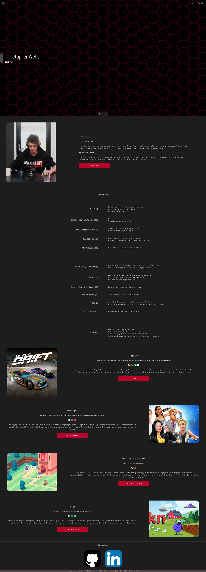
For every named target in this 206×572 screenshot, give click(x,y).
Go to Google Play (72, 435)
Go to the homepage (72, 529)
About (192, 3)
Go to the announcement (134, 483)
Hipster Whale (79, 473)
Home (4, 3)
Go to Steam (134, 378)
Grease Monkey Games (83, 370)
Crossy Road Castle (105, 473)
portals (126, 475)
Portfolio (201, 3)
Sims (122, 425)
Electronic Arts (44, 425)
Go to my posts (94, 166)
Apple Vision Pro (121, 473)
